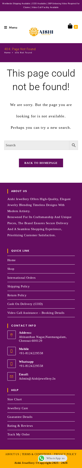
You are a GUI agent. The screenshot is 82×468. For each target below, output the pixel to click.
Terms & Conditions (37, 454)
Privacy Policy (65, 454)
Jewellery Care (17, 408)
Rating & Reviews (20, 425)
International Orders (21, 277)
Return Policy (17, 295)
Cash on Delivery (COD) (25, 304)
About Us (12, 454)
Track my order (18, 434)
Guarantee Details (20, 417)
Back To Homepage (41, 163)
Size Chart (14, 399)
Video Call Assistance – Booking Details (36, 312)
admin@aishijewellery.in (37, 378)
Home (11, 260)
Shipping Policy (18, 286)
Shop (11, 268)
